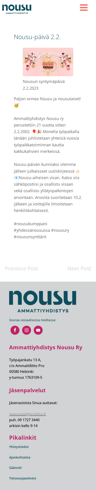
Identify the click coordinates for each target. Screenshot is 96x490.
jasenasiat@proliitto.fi (27, 414)
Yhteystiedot (19, 447)
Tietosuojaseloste (22, 478)
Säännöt (15, 468)
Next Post (79, 268)
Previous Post (21, 268)
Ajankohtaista (19, 457)
